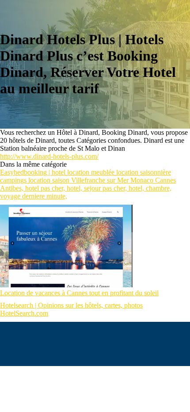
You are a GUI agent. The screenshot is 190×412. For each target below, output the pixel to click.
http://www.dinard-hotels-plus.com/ (49, 156)
